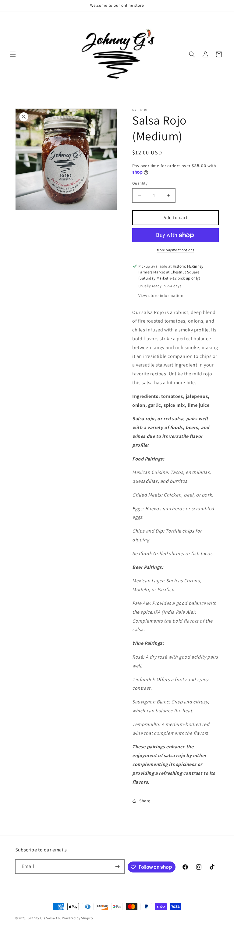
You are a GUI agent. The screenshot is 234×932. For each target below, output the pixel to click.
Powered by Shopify (77, 918)
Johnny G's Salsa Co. (45, 918)
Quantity (139, 183)
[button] (13, 54)
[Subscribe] (117, 866)
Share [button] (145, 801)
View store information (160, 295)
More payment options (175, 249)
